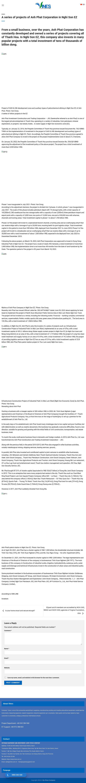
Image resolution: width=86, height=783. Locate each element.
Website (7, 668)
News (3, 14)
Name (6, 649)
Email (6, 658)
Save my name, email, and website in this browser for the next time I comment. (33, 678)
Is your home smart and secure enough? (20, 611)
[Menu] (3, 5)
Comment (8, 630)
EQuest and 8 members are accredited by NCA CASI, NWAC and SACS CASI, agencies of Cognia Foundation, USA (64, 610)
